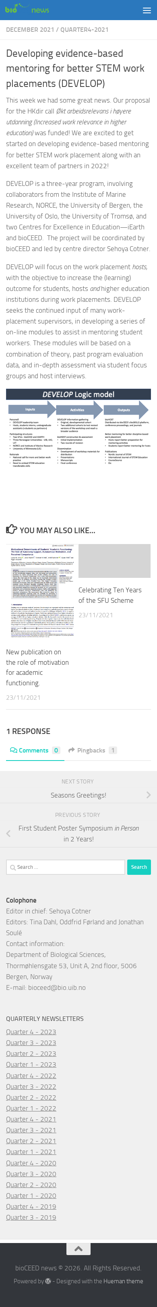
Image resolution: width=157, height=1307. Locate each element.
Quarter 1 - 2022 (31, 1108)
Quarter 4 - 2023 (31, 1032)
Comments (38, 750)
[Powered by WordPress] (48, 1281)
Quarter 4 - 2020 (31, 1163)
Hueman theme (123, 1281)
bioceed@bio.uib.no (57, 987)
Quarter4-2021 (84, 29)
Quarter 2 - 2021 (31, 1141)
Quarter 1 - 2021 (31, 1152)
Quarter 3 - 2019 (31, 1217)
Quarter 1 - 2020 (31, 1196)
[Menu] (147, 10)
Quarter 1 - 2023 (31, 1064)
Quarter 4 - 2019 (31, 1206)
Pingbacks (96, 750)
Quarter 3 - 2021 (31, 1130)
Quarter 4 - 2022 (31, 1076)
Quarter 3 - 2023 (31, 1043)
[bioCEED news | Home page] (34, 10)
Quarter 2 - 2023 (31, 1053)
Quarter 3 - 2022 (31, 1086)
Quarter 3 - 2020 (31, 1174)
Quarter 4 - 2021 (31, 1119)
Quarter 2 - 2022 (31, 1097)
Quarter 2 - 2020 (31, 1185)
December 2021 (30, 29)
